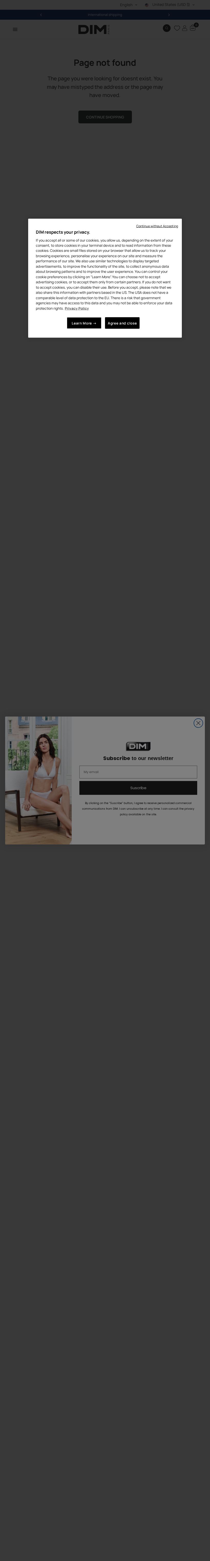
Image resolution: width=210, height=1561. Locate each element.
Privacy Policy (77, 308)
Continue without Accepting (157, 226)
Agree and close (122, 323)
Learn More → (84, 323)
